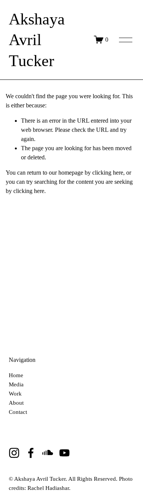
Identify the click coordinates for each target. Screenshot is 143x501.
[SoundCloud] (47, 452)
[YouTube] (64, 452)
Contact (18, 412)
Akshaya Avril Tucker (37, 40)
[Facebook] (31, 452)
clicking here (107, 172)
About (16, 403)
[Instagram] (14, 452)
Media (16, 384)
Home (16, 375)
